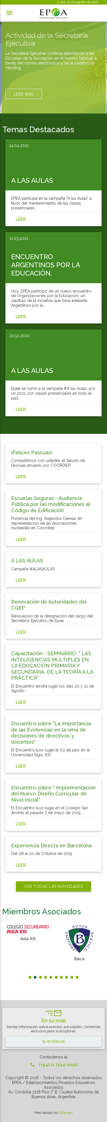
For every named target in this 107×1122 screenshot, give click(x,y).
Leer (21, 476)
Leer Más (24, 94)
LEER (21, 219)
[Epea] (53, 13)
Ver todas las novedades (53, 886)
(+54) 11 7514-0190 (53, 1064)
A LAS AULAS (32, 180)
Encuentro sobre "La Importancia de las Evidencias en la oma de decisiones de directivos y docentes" (51, 732)
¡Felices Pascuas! (32, 452)
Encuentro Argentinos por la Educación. (45, 265)
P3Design (65, 1113)
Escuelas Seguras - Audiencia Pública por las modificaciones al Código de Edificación (50, 504)
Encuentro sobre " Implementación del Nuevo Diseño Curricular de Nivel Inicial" (53, 794)
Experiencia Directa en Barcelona (51, 845)
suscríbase (53, 1041)
